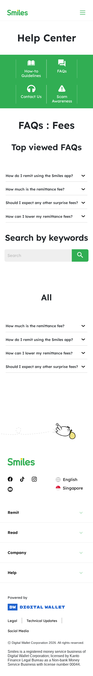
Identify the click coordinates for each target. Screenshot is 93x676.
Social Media (18, 631)
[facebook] (10, 479)
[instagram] (34, 479)
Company (17, 552)
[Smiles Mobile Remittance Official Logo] (17, 12)
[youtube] (10, 489)
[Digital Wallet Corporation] (36, 607)
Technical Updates (42, 621)
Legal (12, 621)
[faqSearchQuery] (80, 255)
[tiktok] (22, 479)
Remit (13, 512)
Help (12, 572)
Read (13, 532)
